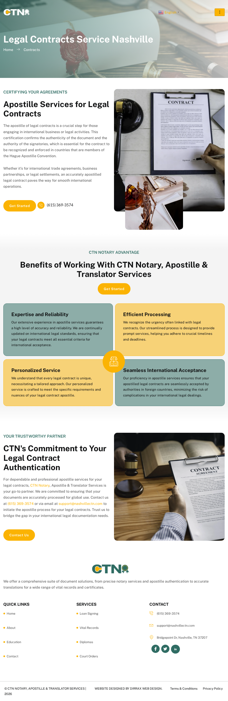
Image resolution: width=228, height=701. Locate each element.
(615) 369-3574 (60, 205)
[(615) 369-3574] (41, 205)
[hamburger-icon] (220, 12)
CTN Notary (40, 485)
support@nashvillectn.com (80, 504)
